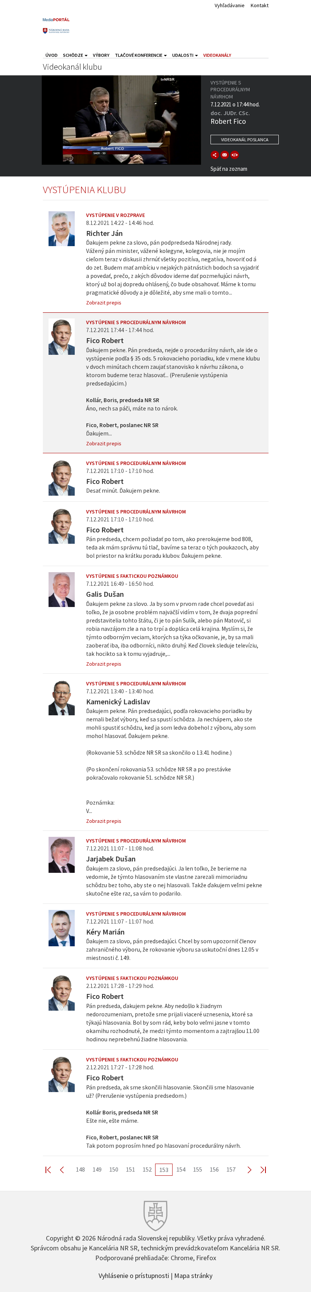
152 (147, 1169)
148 (80, 1169)
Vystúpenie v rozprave (115, 215)
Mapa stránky (193, 1275)
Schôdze (73, 55)
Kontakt (260, 5)
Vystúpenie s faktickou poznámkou (132, 576)
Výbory (101, 55)
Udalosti (183, 55)
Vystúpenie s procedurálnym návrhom (136, 322)
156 (214, 1169)
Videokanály (217, 55)
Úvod (52, 55)
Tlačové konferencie (139, 55)
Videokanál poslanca (245, 139)
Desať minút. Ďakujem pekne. (123, 490)
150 (113, 1169)
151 (130, 1169)
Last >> (258, 1169)
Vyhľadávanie (230, 5)
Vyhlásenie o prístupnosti (134, 1275)
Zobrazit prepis (103, 302)
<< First (53, 1169)
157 (231, 1169)
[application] (121, 120)
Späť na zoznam (228, 168)
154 (180, 1169)
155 (197, 1169)
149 (97, 1169)
